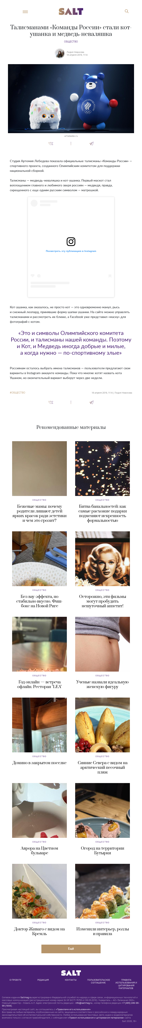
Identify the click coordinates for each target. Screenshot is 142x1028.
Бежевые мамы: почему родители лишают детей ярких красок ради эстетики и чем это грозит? (39, 513)
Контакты (71, 979)
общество (18, 392)
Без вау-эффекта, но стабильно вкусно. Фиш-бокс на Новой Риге (39, 601)
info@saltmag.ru (84, 1002)
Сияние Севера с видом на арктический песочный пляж (102, 767)
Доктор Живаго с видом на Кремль (39, 931)
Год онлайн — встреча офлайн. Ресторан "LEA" (39, 684)
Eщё (71, 949)
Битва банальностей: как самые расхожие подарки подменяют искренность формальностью (102, 513)
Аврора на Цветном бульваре (39, 851)
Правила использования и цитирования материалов (126, 984)
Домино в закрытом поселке (39, 763)
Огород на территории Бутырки (102, 851)
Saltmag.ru (26, 997)
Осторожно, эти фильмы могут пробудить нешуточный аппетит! (102, 601)
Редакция (43, 979)
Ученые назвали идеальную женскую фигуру (102, 684)
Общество (71, 41)
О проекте (15, 979)
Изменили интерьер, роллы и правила (102, 931)
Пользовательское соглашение (98, 981)
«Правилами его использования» (73, 1009)
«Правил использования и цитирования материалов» (96, 1017)
